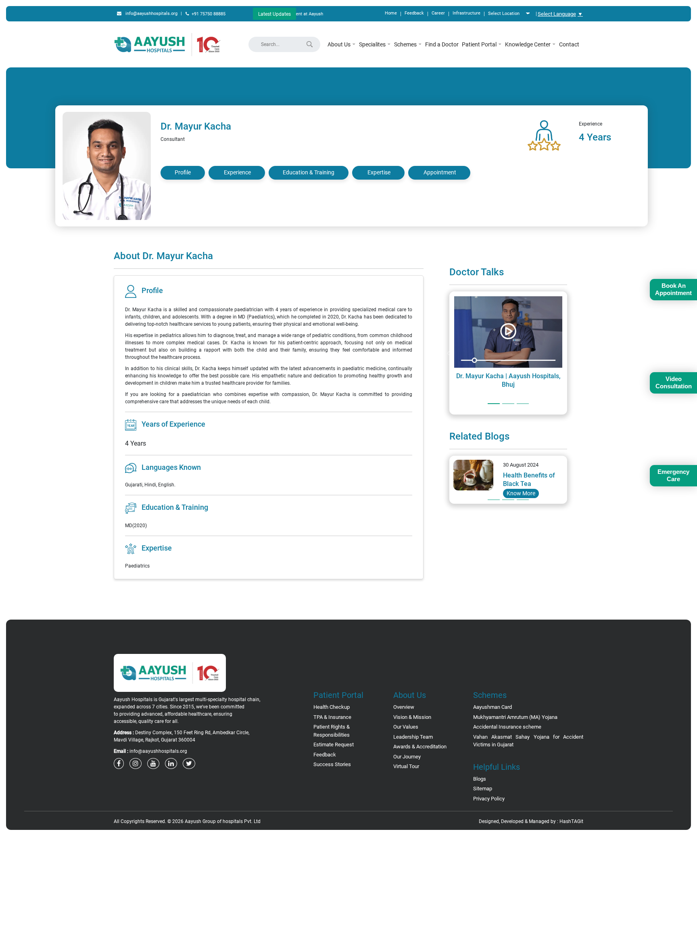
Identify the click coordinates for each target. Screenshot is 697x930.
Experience (237, 172)
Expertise (378, 172)
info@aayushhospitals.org (151, 13)
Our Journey (407, 757)
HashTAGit (571, 821)
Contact (569, 44)
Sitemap (482, 788)
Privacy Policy (489, 799)
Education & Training (308, 172)
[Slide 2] (508, 403)
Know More (521, 493)
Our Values (405, 727)
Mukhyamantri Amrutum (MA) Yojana (515, 717)
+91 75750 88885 (208, 14)
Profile (183, 172)
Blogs (479, 779)
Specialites (373, 44)
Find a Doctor (442, 44)
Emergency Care (673, 475)
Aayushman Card (492, 707)
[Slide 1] (494, 403)
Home (391, 13)
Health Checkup (331, 707)
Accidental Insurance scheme (507, 727)
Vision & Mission (412, 717)
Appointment (440, 172)
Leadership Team (413, 737)
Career (438, 13)
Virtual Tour (406, 766)
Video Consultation (673, 382)
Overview (403, 707)
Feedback (414, 13)
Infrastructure (466, 13)
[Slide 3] (523, 403)
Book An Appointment (673, 289)
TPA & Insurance (332, 717)
